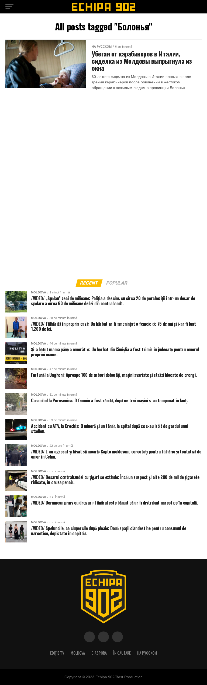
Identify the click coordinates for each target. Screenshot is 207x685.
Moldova (78, 653)
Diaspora (99, 653)
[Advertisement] (45, 190)
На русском (147, 653)
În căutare (122, 653)
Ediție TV (57, 653)
